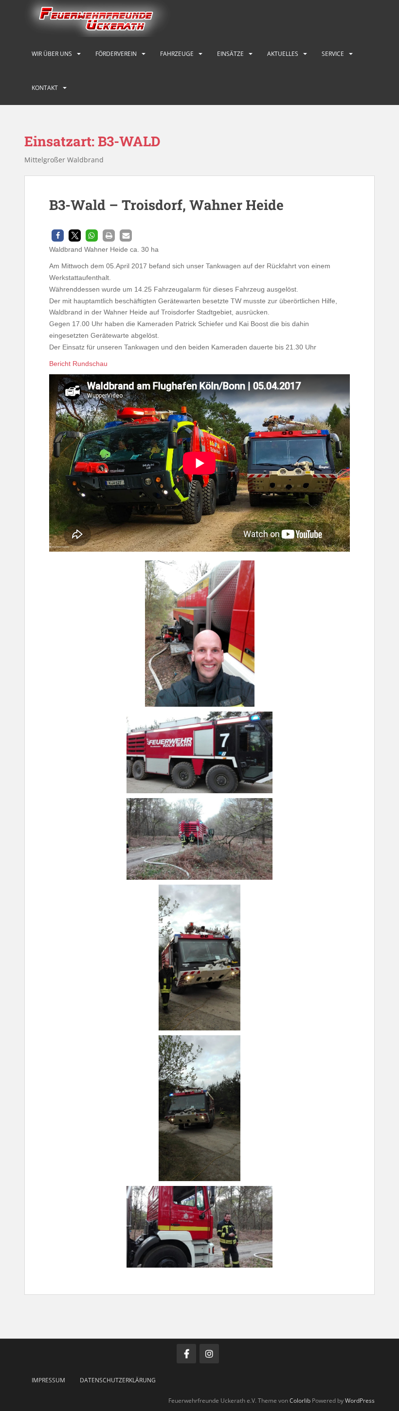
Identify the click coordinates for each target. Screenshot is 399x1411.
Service (333, 54)
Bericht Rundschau (78, 363)
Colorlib (300, 1400)
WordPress (360, 1400)
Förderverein (116, 54)
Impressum (48, 1380)
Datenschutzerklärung (118, 1380)
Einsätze (230, 54)
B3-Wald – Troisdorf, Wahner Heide (166, 205)
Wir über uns (52, 54)
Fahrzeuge (177, 54)
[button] (58, 235)
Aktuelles (282, 54)
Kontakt (45, 88)
